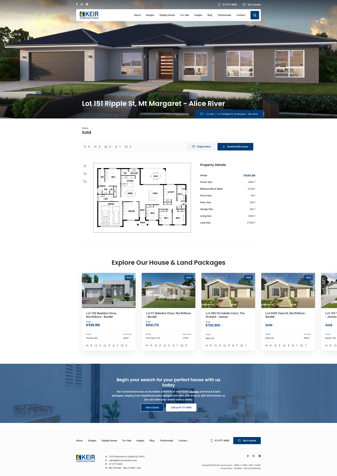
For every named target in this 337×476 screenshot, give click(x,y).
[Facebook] (77, 4)
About (137, 15)
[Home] (201, 114)
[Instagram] (82, 4)
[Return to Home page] (89, 15)
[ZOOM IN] (85, 166)
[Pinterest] (87, 4)
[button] (255, 15)
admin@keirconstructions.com (123, 460)
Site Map (238, 468)
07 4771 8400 (115, 464)
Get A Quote (152, 407)
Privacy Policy (226, 468)
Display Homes (167, 15)
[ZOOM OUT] (85, 174)
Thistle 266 (249, 175)
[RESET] (85, 181)
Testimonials (224, 15)
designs (194, 391)
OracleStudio (255, 468)
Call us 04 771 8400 (181, 407)
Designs (150, 15)
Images (198, 15)
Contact (240, 15)
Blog (209, 15)
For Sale (184, 15)
